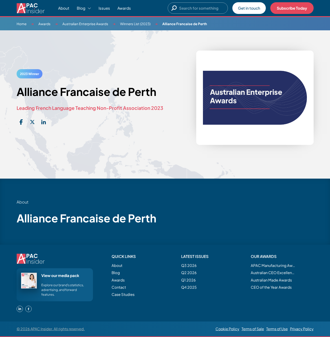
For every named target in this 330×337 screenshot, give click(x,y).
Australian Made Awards (271, 280)
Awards (124, 8)
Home (21, 24)
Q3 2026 (189, 265)
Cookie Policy (227, 328)
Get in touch (249, 8)
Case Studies (123, 294)
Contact (119, 287)
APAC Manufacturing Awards (273, 265)
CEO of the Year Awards (271, 287)
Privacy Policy (302, 328)
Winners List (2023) (135, 24)
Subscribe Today (292, 8)
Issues (104, 8)
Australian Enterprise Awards (85, 24)
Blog (116, 272)
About (63, 8)
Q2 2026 (189, 272)
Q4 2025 (189, 287)
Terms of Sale (253, 328)
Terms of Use (277, 328)
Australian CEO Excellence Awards (273, 272)
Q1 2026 (188, 280)
